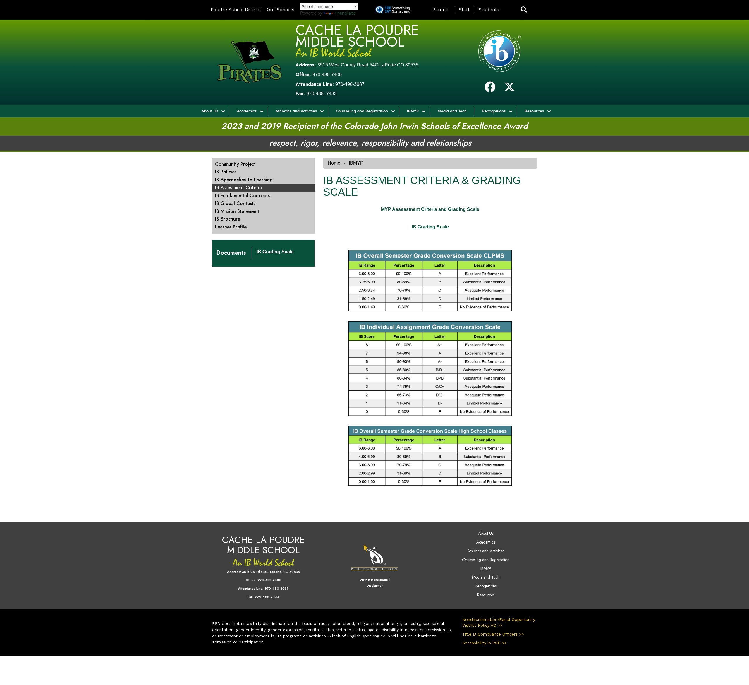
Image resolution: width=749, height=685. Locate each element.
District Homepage (374, 579)
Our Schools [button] (280, 9)
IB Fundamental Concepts (242, 195)
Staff (464, 9)
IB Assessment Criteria (238, 187)
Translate (344, 13)
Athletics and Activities (296, 111)
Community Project (235, 164)
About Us (210, 111)
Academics (247, 111)
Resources (534, 111)
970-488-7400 (327, 74)
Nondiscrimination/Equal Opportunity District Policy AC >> (498, 622)
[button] (524, 10)
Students (489, 9)
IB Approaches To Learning (244, 179)
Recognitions (494, 111)
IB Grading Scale (275, 251)
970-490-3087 (350, 84)
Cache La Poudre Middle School (357, 36)
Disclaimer (375, 585)
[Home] (249, 61)
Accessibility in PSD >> (484, 642)
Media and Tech (452, 111)
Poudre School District (236, 9)
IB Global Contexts (235, 203)
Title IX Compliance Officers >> (493, 634)
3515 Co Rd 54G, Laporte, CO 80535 (271, 571)
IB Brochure (227, 219)
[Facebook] (490, 89)
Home (334, 162)
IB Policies (225, 171)
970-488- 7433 (321, 93)
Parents (441, 9)
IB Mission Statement (237, 211)
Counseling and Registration (362, 111)
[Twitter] (509, 89)
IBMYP (413, 111)
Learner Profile (231, 226)
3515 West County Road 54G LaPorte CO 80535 (367, 64)
